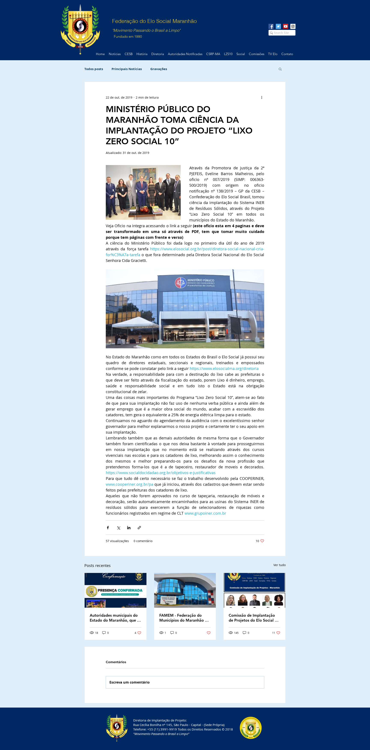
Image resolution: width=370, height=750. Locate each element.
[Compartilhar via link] (139, 528)
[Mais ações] (261, 97)
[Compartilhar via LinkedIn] (129, 528)
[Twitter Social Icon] (278, 26)
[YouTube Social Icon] (285, 26)
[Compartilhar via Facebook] (108, 528)
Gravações (158, 69)
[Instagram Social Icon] (292, 26)
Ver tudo (279, 565)
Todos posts (93, 69)
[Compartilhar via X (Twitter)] (118, 528)
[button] (280, 69)
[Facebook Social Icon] (271, 26)
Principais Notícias (127, 69)
